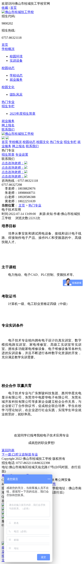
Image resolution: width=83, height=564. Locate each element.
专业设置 (21, 154)
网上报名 (8, 125)
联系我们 (8, 129)
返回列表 (8, 450)
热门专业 (8, 102)
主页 (22, 205)
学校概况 (8, 49)
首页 (13, 7)
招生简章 (8, 154)
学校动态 (16, 75)
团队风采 (16, 94)
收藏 (5, 7)
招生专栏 (8, 106)
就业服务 (16, 79)
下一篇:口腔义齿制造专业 (20, 454)
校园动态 (8, 68)
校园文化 (8, 87)
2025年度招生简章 (22, 113)
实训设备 (16, 60)
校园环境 (16, 56)
